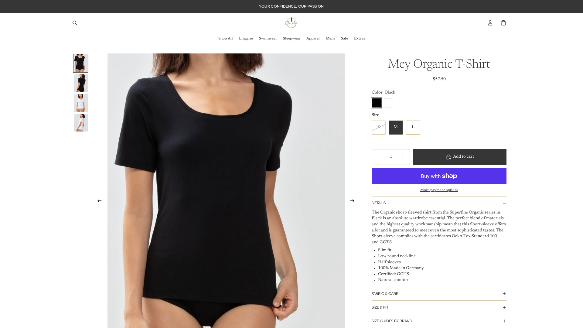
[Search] (74, 22)
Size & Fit (380, 307)
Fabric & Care (385, 293)
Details (379, 202)
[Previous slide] (97, 201)
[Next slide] (354, 201)
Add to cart (463, 157)
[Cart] (503, 22)
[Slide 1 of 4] (81, 63)
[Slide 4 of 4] (81, 123)
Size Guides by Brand (392, 321)
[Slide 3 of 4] (81, 103)
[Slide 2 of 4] (81, 83)
